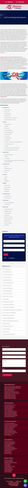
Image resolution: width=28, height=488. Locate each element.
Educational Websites (8, 461)
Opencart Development (7, 293)
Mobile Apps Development (8, 301)
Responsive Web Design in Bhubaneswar (12, 387)
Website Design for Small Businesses (11, 393)
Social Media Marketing (9, 444)
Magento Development (7, 280)
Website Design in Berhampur (10, 395)
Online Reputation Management (10, 448)
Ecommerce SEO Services (8, 326)
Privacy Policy (18, 481)
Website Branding (6, 329)
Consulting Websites (8, 469)
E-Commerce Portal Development (10, 424)
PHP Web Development (7, 271)
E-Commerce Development (9, 423)
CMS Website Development (8, 304)
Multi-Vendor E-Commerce (9, 433)
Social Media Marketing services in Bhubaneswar (12, 309)
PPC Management (7, 445)
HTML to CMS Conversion (8, 296)
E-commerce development (8, 282)
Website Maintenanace (7, 290)
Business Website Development (10, 432)
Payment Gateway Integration (8, 307)
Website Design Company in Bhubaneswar (12, 386)
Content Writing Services (9, 446)
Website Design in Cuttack (9, 394)
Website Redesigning (7, 285)
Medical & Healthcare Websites (10, 462)
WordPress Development (8, 274)
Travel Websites (7, 465)
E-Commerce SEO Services (9, 427)
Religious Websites (8, 470)
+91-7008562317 (9, 2)
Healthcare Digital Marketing (8, 318)
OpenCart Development (9, 428)
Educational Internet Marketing (9, 334)
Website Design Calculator (13, 484)
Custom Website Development (10, 411)
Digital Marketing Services (9, 441)
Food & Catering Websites (9, 466)
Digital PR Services (8, 450)
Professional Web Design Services (11, 391)
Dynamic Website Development (10, 412)
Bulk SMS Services (8, 453)
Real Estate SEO (6, 331)
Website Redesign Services (9, 389)
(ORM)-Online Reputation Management (10, 320)
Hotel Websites (7, 463)
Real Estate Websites (8, 460)
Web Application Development (10, 414)
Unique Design (6, 299)
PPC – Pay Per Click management (9, 312)
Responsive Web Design (8, 288)
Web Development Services (9, 405)
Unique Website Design (9, 390)
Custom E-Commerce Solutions (10, 425)
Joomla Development (7, 277)
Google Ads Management (9, 449)
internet (1, 33)
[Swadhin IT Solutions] (13, 7)
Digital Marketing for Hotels (8, 315)
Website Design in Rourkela (9, 396)
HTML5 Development (7, 269)
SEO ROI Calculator (14, 485)
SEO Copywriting (6, 323)
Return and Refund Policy (13, 482)
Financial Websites (8, 467)
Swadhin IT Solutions (10, 95)
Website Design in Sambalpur (10, 398)
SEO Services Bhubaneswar (9, 443)
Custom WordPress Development (11, 415)
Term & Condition (9, 481)
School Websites (7, 471)
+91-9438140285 (20, 2)
